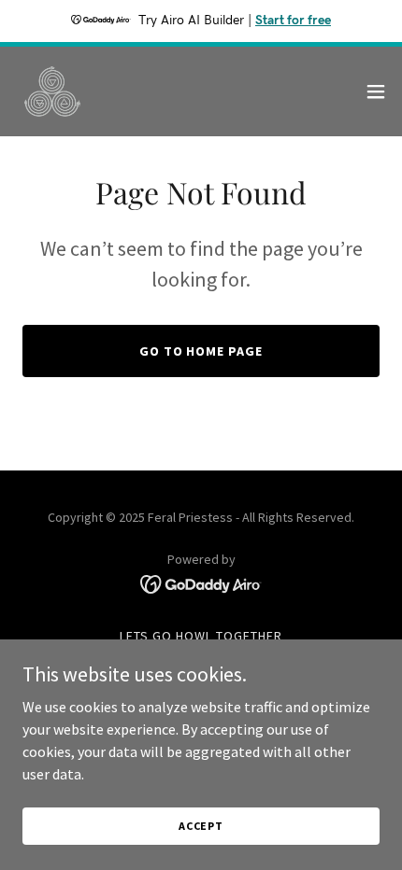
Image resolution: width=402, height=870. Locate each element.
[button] (376, 91)
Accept (201, 826)
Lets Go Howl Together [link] (201, 635)
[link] (52, 91)
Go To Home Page (201, 351)
